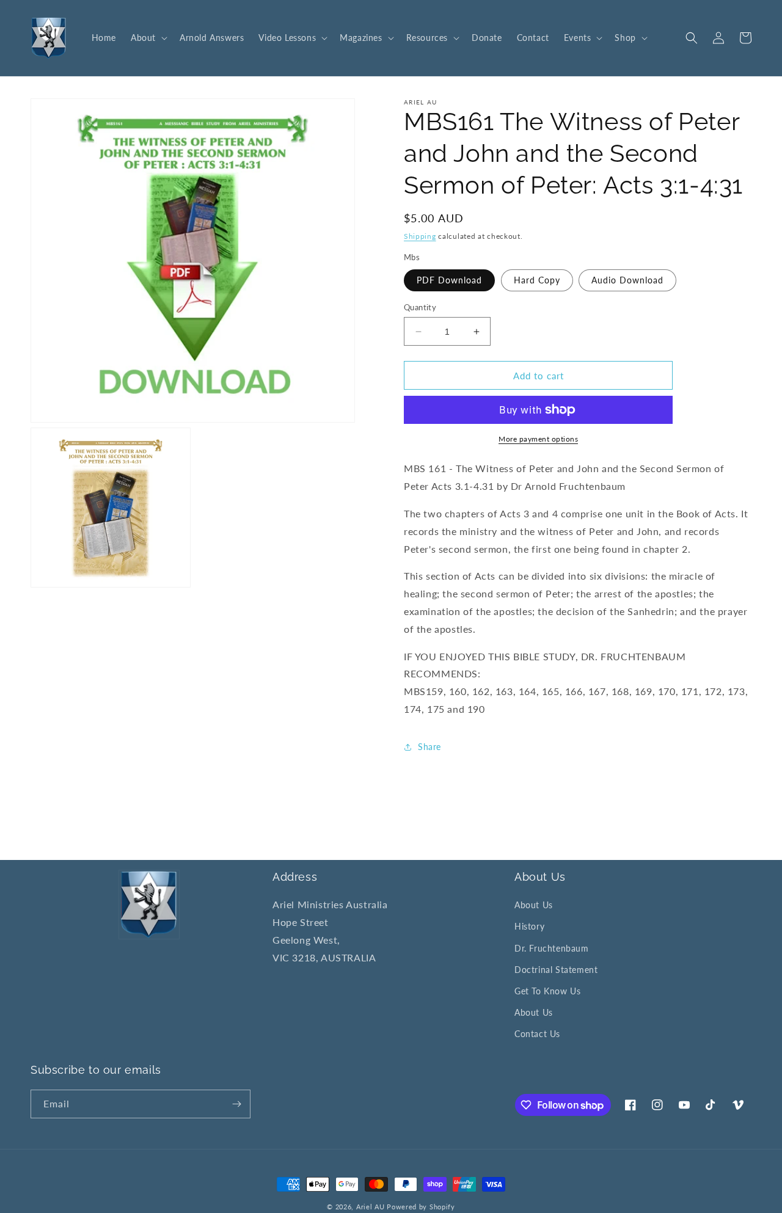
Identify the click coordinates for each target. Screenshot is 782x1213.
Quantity (420, 307)
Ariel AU (370, 1207)
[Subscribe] (236, 1104)
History (529, 926)
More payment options (538, 438)
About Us (533, 905)
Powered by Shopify (421, 1207)
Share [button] (429, 746)
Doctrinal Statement (555, 969)
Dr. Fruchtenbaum (551, 948)
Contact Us (537, 1034)
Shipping (420, 236)
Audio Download (627, 280)
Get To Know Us (547, 991)
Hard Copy (537, 280)
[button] (147, 38)
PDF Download (449, 280)
